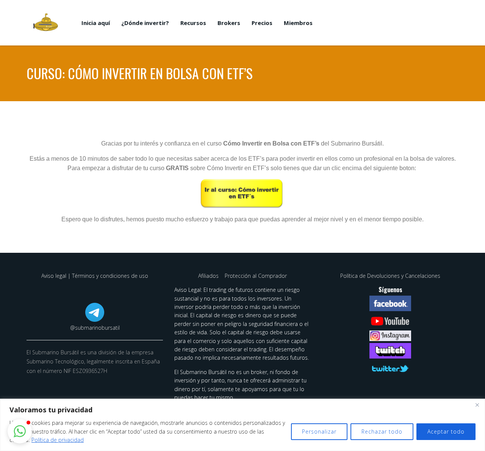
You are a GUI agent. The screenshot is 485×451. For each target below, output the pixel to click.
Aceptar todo (446, 431)
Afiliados (209, 275)
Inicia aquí (95, 23)
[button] (20, 431)
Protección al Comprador (256, 275)
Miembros (298, 23)
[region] (242, 425)
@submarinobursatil (95, 327)
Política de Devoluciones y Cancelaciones (390, 275)
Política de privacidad (57, 439)
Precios (262, 23)
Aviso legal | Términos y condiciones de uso (94, 275)
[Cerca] (477, 405)
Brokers (228, 23)
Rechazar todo (381, 431)
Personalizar (319, 431)
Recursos (193, 23)
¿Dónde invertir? (145, 23)
